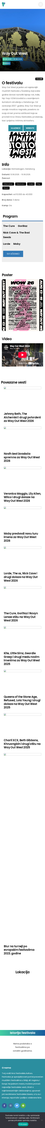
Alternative (8, 184)
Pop (39, 184)
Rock (6, 188)
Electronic (20, 184)
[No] (42, 1120)
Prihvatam (23, 1124)
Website (30, 128)
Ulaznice (15, 128)
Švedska (6, 63)
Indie (31, 184)
